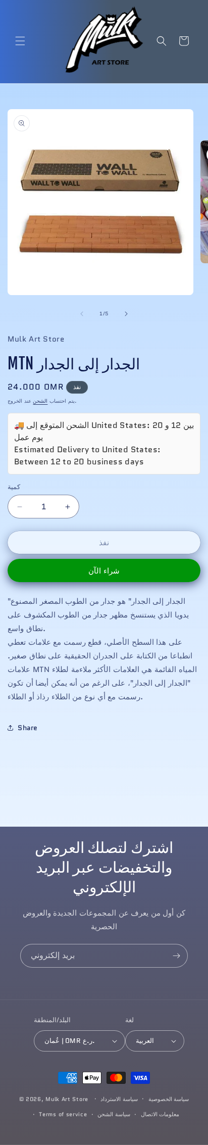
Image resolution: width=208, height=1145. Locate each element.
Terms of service (63, 1114)
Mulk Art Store (66, 1098)
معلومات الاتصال (160, 1114)
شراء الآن (104, 571)
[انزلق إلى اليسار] (82, 314)
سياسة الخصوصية (168, 1099)
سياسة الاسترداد (119, 1099)
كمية (14, 487)
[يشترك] (176, 956)
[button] (20, 41)
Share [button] (28, 728)
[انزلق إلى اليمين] (126, 314)
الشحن (40, 401)
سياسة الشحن (113, 1114)
